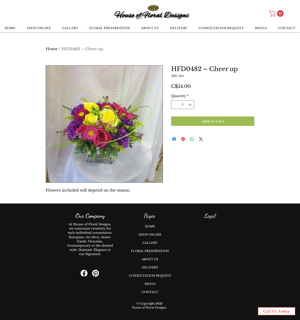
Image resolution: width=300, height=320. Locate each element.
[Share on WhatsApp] (192, 139)
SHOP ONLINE (150, 234)
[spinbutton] (183, 105)
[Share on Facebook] (174, 139)
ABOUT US (150, 259)
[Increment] (190, 105)
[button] (277, 13)
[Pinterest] (95, 273)
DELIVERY (150, 267)
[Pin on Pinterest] (183, 139)
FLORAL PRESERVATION (150, 251)
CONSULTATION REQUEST (150, 275)
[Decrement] (175, 105)
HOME (150, 226)
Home (52, 48)
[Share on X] (201, 139)
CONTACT (150, 292)
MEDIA (150, 284)
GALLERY (150, 243)
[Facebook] (84, 273)
